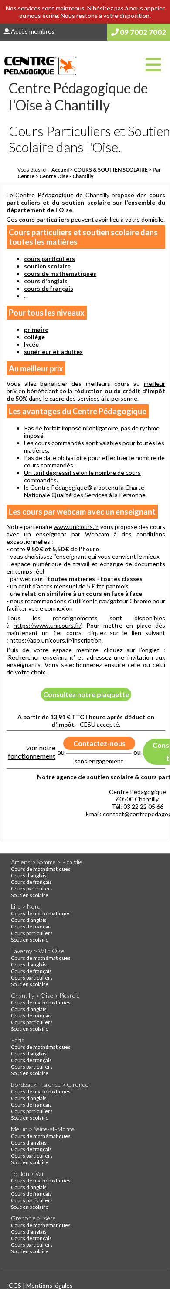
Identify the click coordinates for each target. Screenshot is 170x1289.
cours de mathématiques (60, 273)
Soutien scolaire (29, 895)
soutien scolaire (47, 266)
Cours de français (31, 882)
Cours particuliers (32, 888)
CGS (16, 1285)
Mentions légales (49, 1285)
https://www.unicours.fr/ (47, 625)
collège (34, 336)
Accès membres (32, 31)
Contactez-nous (99, 743)
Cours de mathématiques (41, 869)
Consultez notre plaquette (86, 694)
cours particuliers (49, 258)
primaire (36, 329)
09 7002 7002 (142, 32)
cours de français (48, 288)
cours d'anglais (46, 281)
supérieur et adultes (53, 351)
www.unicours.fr (76, 526)
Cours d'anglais (29, 875)
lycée (31, 344)
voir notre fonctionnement (31, 751)
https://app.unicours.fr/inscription (56, 640)
